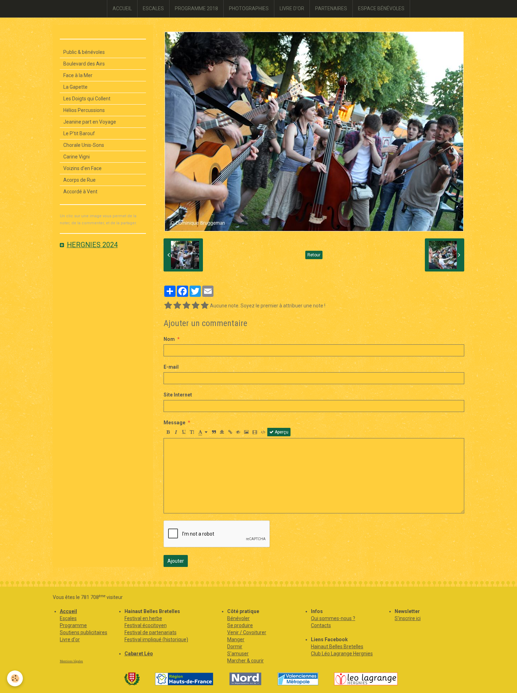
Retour (313, 254)
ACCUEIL (122, 8)
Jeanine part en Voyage (89, 122)
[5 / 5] (205, 305)
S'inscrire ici (408, 618)
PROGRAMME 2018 (196, 8)
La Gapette (75, 87)
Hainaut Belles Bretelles (337, 646)
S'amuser (238, 653)
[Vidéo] (254, 432)
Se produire (240, 625)
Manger (235, 639)
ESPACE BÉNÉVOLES (381, 8)
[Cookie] (15, 678)
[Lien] (230, 432)
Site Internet (178, 395)
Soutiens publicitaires (83, 632)
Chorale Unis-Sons (83, 145)
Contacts (321, 625)
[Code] (263, 432)
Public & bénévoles (84, 52)
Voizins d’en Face (82, 168)
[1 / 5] (168, 305)
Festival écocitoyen (146, 625)
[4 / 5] (195, 305)
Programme (73, 625)
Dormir (234, 646)
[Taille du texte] (192, 432)
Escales (68, 618)
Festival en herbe (143, 618)
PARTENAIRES (331, 8)
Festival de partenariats (151, 632)
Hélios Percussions (84, 110)
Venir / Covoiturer (246, 632)
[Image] (246, 432)
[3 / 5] (186, 305)
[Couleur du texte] (203, 432)
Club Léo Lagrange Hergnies (342, 653)
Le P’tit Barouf (79, 133)
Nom (169, 339)
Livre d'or (70, 639)
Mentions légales (71, 661)
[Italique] (176, 432)
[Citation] (214, 432)
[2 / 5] (177, 305)
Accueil (68, 611)
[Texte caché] (238, 432)
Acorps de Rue (79, 180)
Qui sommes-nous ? (333, 618)
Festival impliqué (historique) (156, 639)
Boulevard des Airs (84, 64)
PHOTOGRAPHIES (249, 8)
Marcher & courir (245, 660)
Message (174, 422)
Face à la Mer (77, 75)
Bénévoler (238, 618)
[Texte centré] (222, 432)
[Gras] (168, 432)
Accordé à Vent (80, 191)
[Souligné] (184, 432)
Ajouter (175, 561)
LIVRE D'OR (292, 8)
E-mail (171, 367)
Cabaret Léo (139, 653)
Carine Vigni (76, 157)
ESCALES (153, 8)
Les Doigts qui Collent (86, 98)
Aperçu (281, 432)
